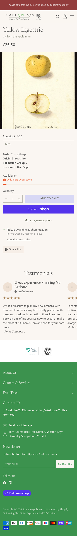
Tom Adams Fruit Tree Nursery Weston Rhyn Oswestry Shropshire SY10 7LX (36, 434)
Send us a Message (20, 425)
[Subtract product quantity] (6, 198)
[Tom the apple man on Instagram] (10, 483)
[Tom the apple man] (22, 16)
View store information (19, 239)
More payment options (39, 220)
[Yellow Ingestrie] (38, 90)
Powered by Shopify (57, 509)
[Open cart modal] (64, 16)
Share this (15, 249)
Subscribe (65, 463)
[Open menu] (72, 16)
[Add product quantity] (19, 198)
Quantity (8, 190)
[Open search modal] (57, 16)
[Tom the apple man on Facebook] (5, 483)
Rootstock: (12, 136)
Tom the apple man (19, 36)
